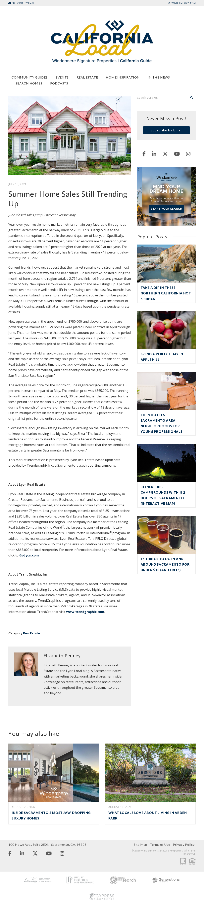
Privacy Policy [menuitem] (184, 844)
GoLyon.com (29, 555)
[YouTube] (177, 153)
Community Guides (30, 77)
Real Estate (87, 77)
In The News (159, 77)
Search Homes (29, 83)
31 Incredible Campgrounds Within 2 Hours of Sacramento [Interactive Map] (163, 495)
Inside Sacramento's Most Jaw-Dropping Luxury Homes (51, 815)
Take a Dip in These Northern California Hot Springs (166, 293)
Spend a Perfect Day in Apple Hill (162, 356)
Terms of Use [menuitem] (160, 844)
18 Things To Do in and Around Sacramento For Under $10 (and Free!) (165, 564)
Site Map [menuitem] (140, 844)
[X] (165, 153)
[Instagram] (188, 153)
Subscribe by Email (166, 130)
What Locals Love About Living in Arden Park (147, 815)
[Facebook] (144, 153)
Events (62, 77)
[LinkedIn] (154, 153)
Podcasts (59, 83)
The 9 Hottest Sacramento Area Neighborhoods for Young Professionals (161, 423)
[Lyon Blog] (102, 41)
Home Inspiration (123, 77)
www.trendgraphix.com (84, 612)
